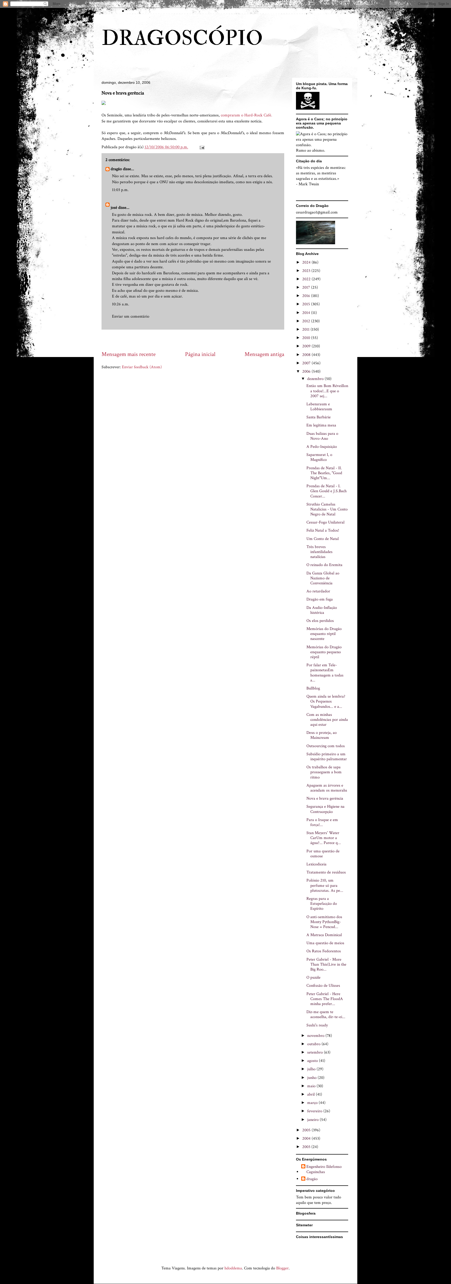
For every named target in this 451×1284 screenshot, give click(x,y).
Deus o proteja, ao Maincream (321, 735)
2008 (307, 355)
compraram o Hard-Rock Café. (246, 115)
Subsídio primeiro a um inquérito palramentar (326, 756)
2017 (306, 287)
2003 (306, 1147)
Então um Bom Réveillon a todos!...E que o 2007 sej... (327, 391)
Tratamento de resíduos (326, 872)
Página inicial (200, 354)
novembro (316, 1035)
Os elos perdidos (320, 620)
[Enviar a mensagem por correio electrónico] (201, 147)
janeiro (313, 1119)
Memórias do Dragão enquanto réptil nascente (324, 633)
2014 (306, 313)
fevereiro (315, 1111)
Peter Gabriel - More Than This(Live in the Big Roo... (326, 964)
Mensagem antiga (264, 354)
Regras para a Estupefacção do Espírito (321, 903)
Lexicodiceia (316, 864)
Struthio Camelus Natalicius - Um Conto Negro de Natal (327, 509)
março (313, 1102)
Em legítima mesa (321, 425)
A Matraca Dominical (324, 935)
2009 (307, 346)
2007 (307, 363)
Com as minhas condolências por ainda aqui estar (327, 719)
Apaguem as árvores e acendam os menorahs (326, 788)
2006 (307, 371)
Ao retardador (318, 591)
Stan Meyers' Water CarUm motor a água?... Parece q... (323, 838)
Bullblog (313, 688)
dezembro (316, 379)
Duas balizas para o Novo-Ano (322, 436)
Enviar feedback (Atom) (142, 367)
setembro (315, 1052)
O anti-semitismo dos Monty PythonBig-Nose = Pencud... (324, 922)
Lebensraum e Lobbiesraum (319, 406)
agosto (313, 1060)
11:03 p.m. (120, 190)
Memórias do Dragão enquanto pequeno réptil (324, 652)
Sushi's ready (317, 1025)
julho (312, 1069)
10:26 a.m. (120, 304)
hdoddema (233, 1268)
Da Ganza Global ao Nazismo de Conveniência (322, 578)
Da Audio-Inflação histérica (321, 610)
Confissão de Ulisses (323, 985)
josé (114, 207)
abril (311, 1094)
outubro (314, 1044)
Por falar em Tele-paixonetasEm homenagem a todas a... (324, 672)
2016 (306, 296)
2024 (307, 262)
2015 (306, 304)
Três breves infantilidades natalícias (319, 552)
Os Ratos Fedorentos (323, 951)
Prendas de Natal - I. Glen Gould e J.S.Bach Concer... (326, 491)
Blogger (282, 1268)
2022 (307, 279)
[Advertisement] (197, 340)
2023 (306, 271)
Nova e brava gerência (324, 798)
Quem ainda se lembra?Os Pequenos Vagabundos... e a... (325, 701)
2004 (307, 1138)
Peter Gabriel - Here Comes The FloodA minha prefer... (324, 999)
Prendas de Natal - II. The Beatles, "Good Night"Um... (324, 473)
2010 (306, 338)
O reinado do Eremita (324, 565)
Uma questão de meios (325, 943)
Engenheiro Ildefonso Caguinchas (324, 1169)
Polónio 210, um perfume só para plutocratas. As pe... (324, 885)
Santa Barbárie (318, 417)
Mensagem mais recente (129, 354)
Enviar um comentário (130, 316)
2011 (306, 329)
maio (312, 1086)
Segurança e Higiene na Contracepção (325, 809)
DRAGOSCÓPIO (182, 38)
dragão (116, 169)
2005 (307, 1130)
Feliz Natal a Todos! (322, 530)
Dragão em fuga (319, 599)
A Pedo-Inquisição (321, 446)
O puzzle (313, 977)
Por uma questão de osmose (323, 853)
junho (312, 1077)
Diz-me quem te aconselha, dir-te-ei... (325, 1014)
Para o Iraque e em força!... (322, 822)
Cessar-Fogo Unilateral (325, 522)
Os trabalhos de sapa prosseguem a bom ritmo (324, 772)
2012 (306, 321)
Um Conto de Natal (322, 539)
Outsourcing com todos (325, 746)
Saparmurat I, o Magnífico (319, 457)
